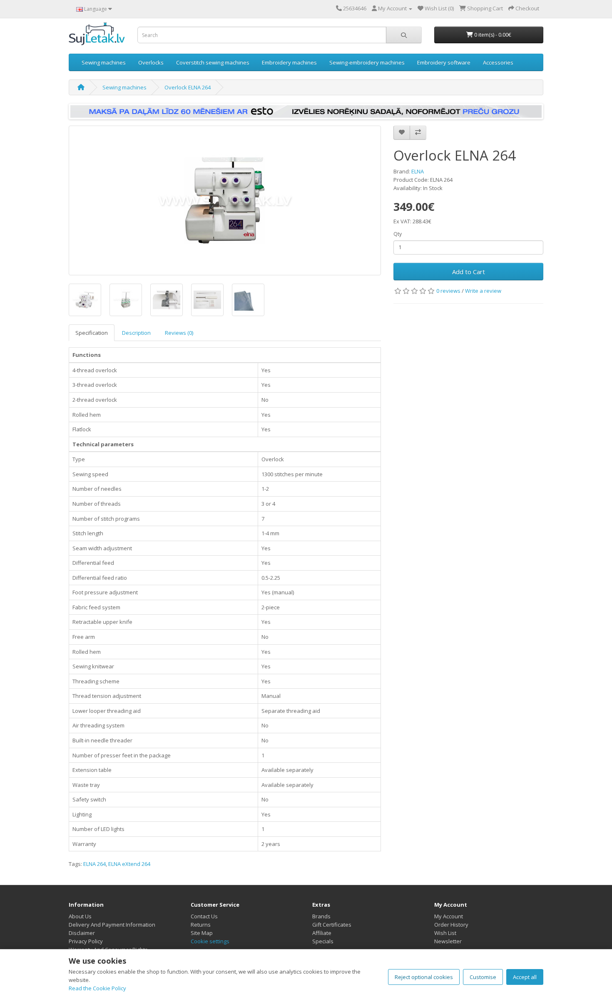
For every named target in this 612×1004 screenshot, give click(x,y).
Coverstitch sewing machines (212, 62)
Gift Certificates (331, 924)
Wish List (445, 933)
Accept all (525, 977)
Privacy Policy (86, 941)
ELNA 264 (94, 864)
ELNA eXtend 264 (129, 864)
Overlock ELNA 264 (187, 87)
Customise (483, 977)
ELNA (417, 171)
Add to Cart (468, 271)
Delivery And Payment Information (112, 924)
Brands (321, 916)
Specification (91, 332)
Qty (397, 233)
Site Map (202, 933)
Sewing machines (104, 62)
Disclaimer (82, 933)
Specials (322, 941)
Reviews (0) (179, 332)
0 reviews (448, 290)
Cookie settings (210, 941)
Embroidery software (443, 62)
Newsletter (448, 941)
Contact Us (204, 916)
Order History (451, 924)
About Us (80, 916)
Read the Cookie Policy (97, 988)
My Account (448, 916)
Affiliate (321, 933)
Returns (201, 924)
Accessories (498, 62)
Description (136, 332)
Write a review (483, 290)
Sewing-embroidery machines (367, 62)
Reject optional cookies (424, 977)
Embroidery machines (289, 62)
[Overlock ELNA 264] (225, 200)
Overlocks (151, 62)
